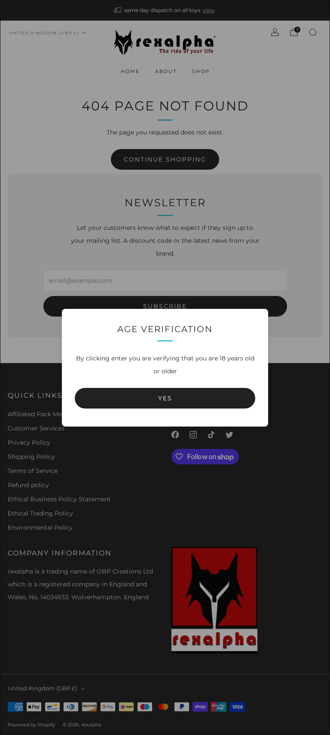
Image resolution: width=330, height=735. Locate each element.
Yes (165, 398)
